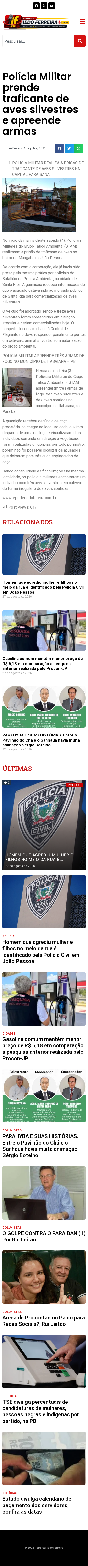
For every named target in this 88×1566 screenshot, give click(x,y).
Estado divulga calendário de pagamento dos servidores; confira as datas (36, 1505)
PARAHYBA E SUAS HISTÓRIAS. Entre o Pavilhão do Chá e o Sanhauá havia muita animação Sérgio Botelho (41, 740)
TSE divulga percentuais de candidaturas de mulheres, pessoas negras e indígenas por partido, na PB (40, 1411)
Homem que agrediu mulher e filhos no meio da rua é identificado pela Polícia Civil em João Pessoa (43, 587)
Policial (9, 936)
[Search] (80, 41)
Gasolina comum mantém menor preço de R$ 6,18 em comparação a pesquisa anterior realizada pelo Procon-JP (42, 663)
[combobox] (38, 41)
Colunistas (12, 1130)
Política (9, 1396)
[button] (59, 148)
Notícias (9, 1493)
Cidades (8, 1033)
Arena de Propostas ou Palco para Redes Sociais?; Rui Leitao (43, 1321)
